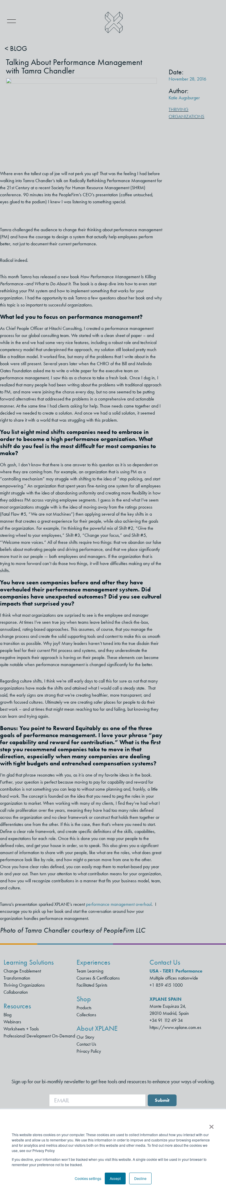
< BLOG (16, 48)
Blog (7, 1014)
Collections (86, 1014)
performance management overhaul (119, 904)
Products (84, 1007)
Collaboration (16, 992)
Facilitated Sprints (92, 985)
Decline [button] (140, 1178)
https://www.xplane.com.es (175, 1027)
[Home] (114, 22)
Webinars (12, 1022)
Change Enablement (22, 971)
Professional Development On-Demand (39, 1036)
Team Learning (90, 971)
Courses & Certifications (98, 978)
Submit (162, 1100)
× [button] (211, 1124)
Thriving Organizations (24, 985)
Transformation (17, 978)
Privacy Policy (89, 1051)
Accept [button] (115, 1178)
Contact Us (86, 1044)
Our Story (85, 1037)
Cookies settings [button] (88, 1178)
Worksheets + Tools (21, 1029)
